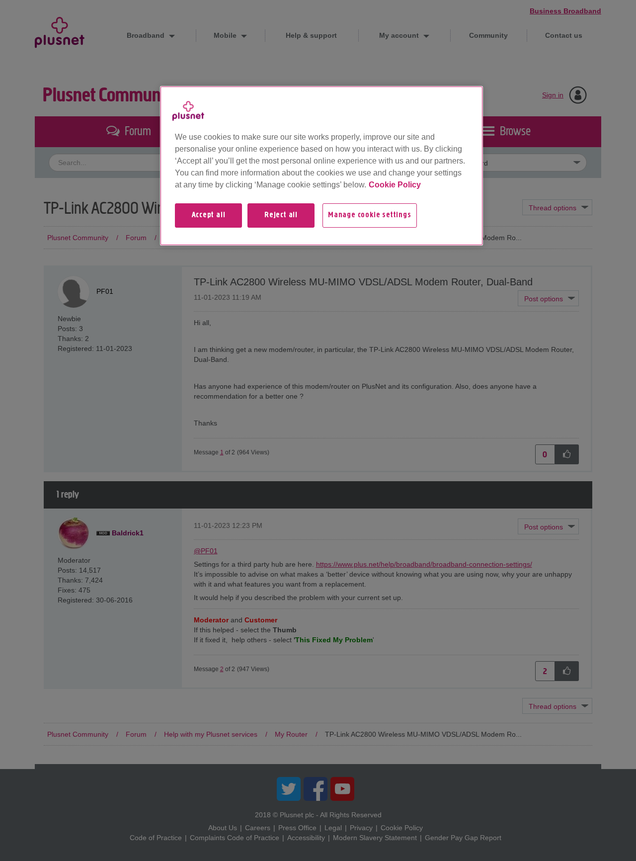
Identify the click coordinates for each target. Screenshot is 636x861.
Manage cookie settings (369, 215)
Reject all (281, 215)
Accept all (209, 215)
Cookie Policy (395, 184)
